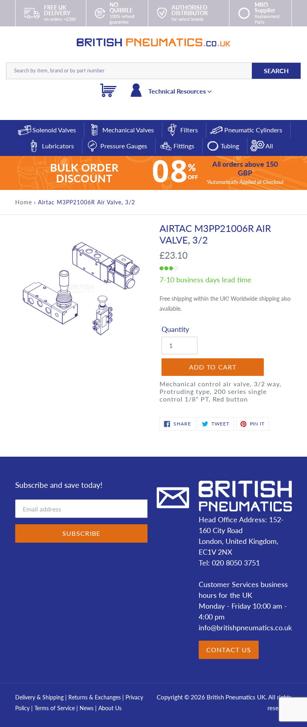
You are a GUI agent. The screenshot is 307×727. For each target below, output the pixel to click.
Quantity (175, 329)
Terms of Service (55, 708)
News (87, 708)
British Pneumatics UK (236, 697)
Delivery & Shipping (39, 697)
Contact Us (228, 649)
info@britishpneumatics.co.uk (245, 627)
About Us (110, 708)
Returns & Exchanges (94, 697)
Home (23, 202)
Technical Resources (177, 91)
